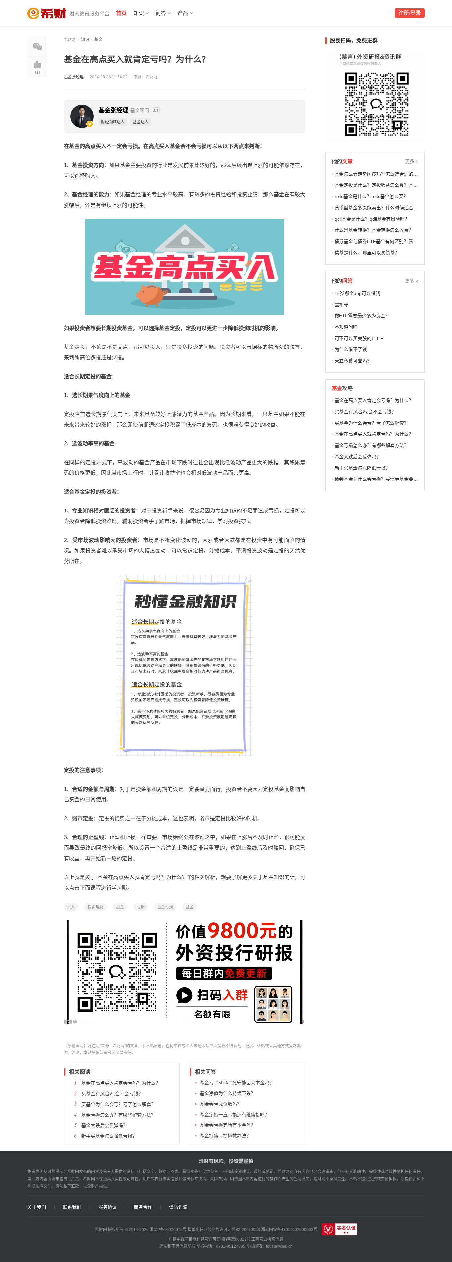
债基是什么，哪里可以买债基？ (367, 252)
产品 (183, 13)
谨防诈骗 (178, 1207)
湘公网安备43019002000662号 (289, 1229)
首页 (121, 13)
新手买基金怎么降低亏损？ (109, 1136)
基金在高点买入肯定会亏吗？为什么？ (120, 1083)
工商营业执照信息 (267, 1239)
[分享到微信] (37, 47)
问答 (161, 13)
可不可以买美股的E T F (359, 338)
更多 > (411, 161)
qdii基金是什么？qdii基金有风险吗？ (372, 219)
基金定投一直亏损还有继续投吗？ (234, 1114)
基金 (98, 39)
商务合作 (143, 1207)
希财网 (70, 39)
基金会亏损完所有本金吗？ (227, 1125)
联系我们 (72, 1207)
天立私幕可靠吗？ (353, 360)
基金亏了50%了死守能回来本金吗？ (237, 1082)
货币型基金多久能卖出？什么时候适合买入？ (381, 207)
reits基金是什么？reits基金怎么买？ (371, 196)
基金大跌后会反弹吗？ (104, 1125)
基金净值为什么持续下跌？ (227, 1093)
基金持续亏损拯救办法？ (225, 1135)
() (37, 72)
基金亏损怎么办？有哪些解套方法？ (118, 1115)
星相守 (341, 304)
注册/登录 (409, 13)
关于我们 (36, 1207)
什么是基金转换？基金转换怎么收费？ (374, 230)
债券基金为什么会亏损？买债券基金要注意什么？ (385, 479)
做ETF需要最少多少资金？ (362, 315)
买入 (71, 907)
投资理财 (96, 907)
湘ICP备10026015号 (168, 1229)
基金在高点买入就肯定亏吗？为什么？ (374, 434)
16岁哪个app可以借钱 (357, 293)
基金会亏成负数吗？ (221, 1104)
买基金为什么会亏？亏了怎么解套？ (118, 1104)
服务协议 (107, 1207)
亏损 (141, 907)
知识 (138, 13)
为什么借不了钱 (351, 349)
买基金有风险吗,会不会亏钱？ (112, 1093)
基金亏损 (165, 907)
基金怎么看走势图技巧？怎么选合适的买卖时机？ (385, 174)
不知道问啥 (346, 327)
